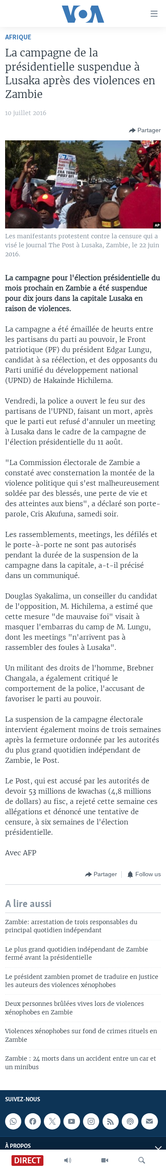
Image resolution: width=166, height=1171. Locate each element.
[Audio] (67, 1160)
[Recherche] (142, 1160)
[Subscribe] (149, 1121)
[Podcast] (130, 1121)
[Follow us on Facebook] (33, 1121)
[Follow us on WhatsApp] (13, 1121)
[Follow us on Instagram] (91, 1121)
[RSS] (111, 1121)
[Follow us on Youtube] (71, 1121)
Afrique (18, 37)
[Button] (145, 130)
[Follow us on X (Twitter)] (52, 1121)
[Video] (104, 1160)
